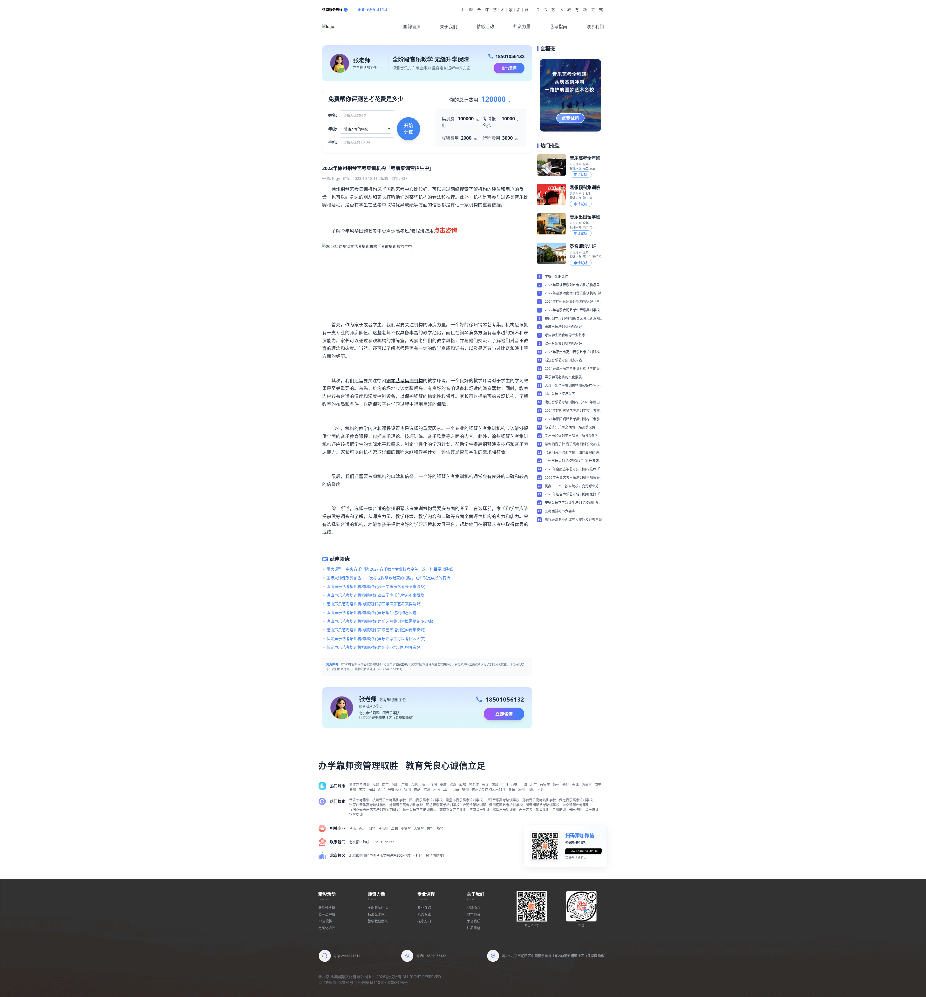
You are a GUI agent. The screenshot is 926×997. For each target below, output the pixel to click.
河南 (436, 789)
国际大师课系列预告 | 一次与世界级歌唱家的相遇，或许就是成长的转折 (388, 577)
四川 (446, 789)
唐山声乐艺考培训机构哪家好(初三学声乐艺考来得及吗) (374, 604)
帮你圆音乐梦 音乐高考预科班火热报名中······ (574, 444)
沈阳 (433, 784)
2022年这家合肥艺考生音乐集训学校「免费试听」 (572, 310)
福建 (375, 784)
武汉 (452, 784)
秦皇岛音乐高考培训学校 (464, 800)
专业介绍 (424, 907)
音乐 (352, 828)
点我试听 (570, 118)
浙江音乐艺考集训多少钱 (563, 360)
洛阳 (531, 789)
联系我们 (595, 26)
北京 (533, 784)
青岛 (511, 789)
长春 (485, 784)
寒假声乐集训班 (504, 809)
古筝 (430, 828)
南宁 (598, 784)
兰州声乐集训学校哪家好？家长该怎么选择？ (573, 461)
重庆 (443, 784)
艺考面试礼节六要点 (560, 511)
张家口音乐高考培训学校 (367, 804)
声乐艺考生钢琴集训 (534, 809)
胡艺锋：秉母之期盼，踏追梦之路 (570, 427)
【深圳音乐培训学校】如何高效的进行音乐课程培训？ (573, 452)
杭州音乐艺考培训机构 (419, 809)
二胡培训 (559, 809)
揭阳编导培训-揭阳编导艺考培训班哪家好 (574, 318)
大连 (540, 789)
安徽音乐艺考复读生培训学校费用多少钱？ (573, 502)
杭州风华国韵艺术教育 (488, 789)
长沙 (565, 784)
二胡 (394, 828)
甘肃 (362, 789)
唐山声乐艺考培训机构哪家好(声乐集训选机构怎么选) (372, 612)
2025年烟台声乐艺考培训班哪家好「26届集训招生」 (574, 494)
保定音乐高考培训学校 (576, 800)
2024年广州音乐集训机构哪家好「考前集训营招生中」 (574, 301)
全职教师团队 (378, 907)
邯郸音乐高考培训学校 (502, 800)
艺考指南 (558, 26)
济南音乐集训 (479, 809)
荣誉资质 (473, 921)
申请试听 (580, 174)
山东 (455, 789)
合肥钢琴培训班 (474, 804)
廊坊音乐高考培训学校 (443, 804)
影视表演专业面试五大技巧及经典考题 (573, 519)
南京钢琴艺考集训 (575, 804)
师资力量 (522, 26)
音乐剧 (383, 828)
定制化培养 (326, 927)
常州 (521, 789)
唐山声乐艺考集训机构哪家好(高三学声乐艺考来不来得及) (376, 586)
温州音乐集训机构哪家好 (563, 343)
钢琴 (371, 828)
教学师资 (473, 914)
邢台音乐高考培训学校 (539, 800)
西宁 (381, 789)
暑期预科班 (326, 907)
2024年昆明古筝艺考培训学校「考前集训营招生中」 (574, 410)
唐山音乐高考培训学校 (426, 800)
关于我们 (448, 26)
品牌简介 (473, 907)
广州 (404, 784)
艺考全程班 (326, 914)
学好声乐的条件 (556, 276)
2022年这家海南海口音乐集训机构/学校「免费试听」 (573, 293)
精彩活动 (485, 26)
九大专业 (424, 914)
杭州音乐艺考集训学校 (389, 800)
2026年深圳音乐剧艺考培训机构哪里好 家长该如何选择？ (574, 285)
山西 (424, 784)
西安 (514, 784)
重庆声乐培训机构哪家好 (563, 326)
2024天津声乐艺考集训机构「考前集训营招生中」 (574, 368)
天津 (575, 784)
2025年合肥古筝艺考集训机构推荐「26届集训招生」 (574, 469)
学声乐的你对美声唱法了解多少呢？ (572, 435)
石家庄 (545, 784)
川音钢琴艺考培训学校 (542, 804)
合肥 (414, 784)
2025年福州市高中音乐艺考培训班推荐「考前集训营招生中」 (574, 352)
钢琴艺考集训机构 (404, 380)
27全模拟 (325, 921)
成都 (462, 784)
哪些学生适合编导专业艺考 (565, 335)
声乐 (362, 828)
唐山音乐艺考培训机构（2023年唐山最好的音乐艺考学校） (574, 402)
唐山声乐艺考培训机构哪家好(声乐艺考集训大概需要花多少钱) (380, 621)
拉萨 (417, 789)
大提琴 (419, 828)
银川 (407, 789)
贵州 (352, 789)
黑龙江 (474, 784)
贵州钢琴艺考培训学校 (506, 804)
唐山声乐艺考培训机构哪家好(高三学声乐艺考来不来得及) (376, 595)
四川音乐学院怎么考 (560, 393)
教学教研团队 (378, 921)
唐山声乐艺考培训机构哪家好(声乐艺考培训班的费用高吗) (376, 630)
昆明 (504, 784)
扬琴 (439, 828)
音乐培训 (592, 809)
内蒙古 (587, 784)
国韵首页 (412, 26)
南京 (385, 784)
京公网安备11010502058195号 (381, 982)
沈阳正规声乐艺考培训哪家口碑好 (374, 809)
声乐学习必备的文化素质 (563, 377)
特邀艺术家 (376, 914)
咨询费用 (509, 68)
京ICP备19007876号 (335, 982)
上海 (523, 784)
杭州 (426, 789)
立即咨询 (504, 714)
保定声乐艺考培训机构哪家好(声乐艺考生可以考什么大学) (376, 638)
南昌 (494, 784)
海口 (371, 789)
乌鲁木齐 (394, 789)
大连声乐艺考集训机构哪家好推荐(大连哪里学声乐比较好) (574, 385)
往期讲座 (473, 927)
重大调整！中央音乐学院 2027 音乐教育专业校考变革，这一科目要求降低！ (392, 569)
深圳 (395, 784)
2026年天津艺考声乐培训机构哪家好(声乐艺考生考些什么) (572, 477)
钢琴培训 (356, 814)
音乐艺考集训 (359, 800)
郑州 (556, 784)
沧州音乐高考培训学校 (406, 804)
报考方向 (424, 921)
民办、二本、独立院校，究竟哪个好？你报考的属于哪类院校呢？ (573, 486)
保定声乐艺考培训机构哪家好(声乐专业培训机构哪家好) (374, 647)
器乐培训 (575, 809)
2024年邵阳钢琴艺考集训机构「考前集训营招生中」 (574, 419)
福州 (465, 789)
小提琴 (406, 828)
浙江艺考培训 (359, 784)
